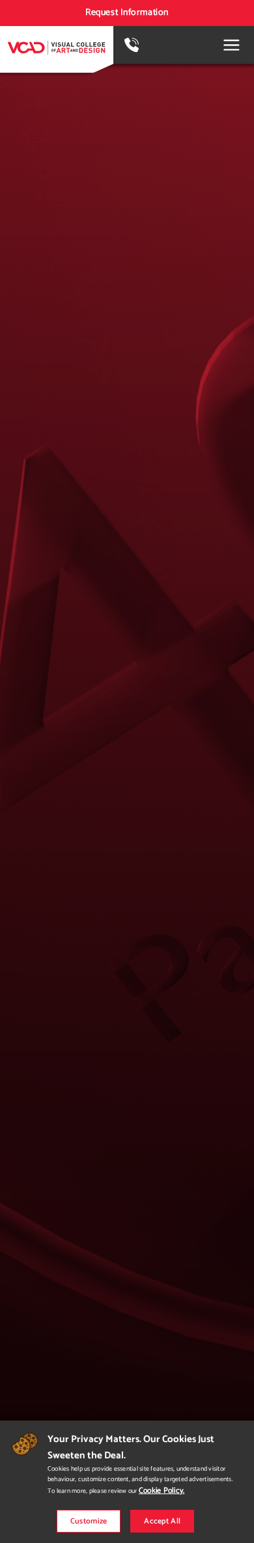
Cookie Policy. (161, 1490)
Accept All (162, 1521)
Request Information (127, 12)
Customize (88, 1521)
